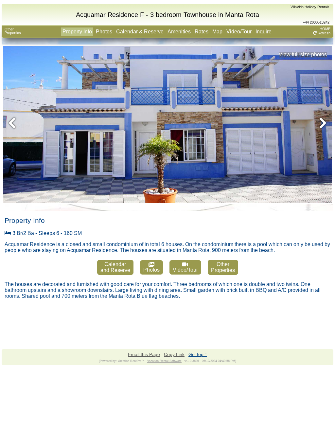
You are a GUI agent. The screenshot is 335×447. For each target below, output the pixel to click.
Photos (104, 31)
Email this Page (144, 354)
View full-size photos (303, 54)
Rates (201, 31)
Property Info (77, 31)
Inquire (264, 31)
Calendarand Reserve (115, 267)
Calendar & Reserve (140, 31)
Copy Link (174, 354)
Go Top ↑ (197, 354)
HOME (325, 29)
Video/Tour (239, 31)
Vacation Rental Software (164, 361)
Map (217, 31)
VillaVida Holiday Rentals (310, 7)
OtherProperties (13, 31)
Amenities (179, 31)
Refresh (323, 33)
